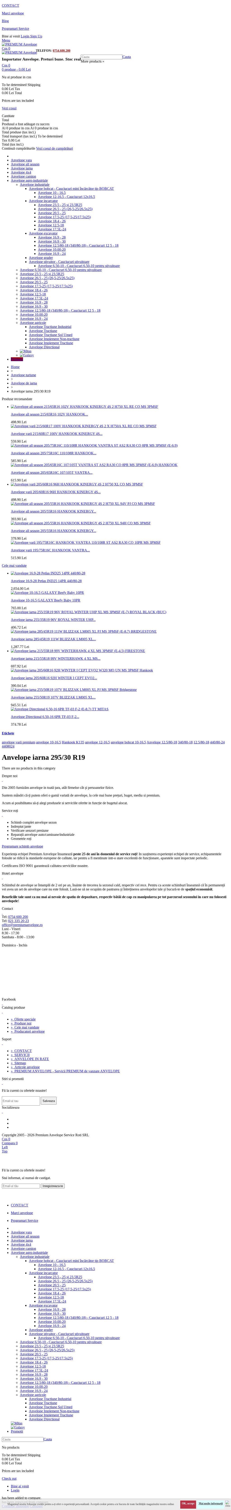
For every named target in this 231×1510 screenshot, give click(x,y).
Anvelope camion (23, 176)
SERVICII (20, 1055)
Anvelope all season (25, 164)
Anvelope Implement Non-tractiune (54, 339)
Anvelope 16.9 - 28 (52, 237)
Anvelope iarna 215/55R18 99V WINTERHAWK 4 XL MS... (55, 658)
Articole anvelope (25, 1067)
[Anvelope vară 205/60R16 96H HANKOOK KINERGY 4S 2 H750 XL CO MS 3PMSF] (77, 484)
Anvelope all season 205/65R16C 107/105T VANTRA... (51, 472)
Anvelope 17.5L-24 (52, 229)
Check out (9, 1478)
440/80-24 (217, 742)
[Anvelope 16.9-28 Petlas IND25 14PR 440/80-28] (48, 573)
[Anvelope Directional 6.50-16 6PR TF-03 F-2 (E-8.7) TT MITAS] (60, 709)
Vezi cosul (9, 108)
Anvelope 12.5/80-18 (162, 742)
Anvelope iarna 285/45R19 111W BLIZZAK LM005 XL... (53, 639)
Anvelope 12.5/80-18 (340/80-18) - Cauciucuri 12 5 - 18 (78, 245)
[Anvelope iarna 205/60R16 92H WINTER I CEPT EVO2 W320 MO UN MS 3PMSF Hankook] (82, 670)
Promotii (17, 359)
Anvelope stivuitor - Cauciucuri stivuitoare (59, 262)
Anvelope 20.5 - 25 (52, 213)
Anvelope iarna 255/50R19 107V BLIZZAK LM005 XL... (53, 697)
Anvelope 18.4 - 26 (52, 221)
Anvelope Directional (44, 347)
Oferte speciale (23, 1019)
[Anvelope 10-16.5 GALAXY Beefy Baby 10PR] (47, 593)
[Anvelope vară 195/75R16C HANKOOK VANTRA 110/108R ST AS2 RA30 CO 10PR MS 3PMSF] (86, 542)
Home (15, 367)
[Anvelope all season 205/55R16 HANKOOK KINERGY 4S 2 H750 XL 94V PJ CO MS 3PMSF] (83, 504)
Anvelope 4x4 (21, 172)
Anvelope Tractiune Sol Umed (50, 335)
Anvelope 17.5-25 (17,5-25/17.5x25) (64, 217)
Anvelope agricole (33, 323)
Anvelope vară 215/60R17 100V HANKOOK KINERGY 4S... (56, 434)
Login (25, 36)
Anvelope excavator (43, 233)
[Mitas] (25, 351)
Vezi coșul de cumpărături (54, 148)
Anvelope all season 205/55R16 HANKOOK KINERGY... (53, 511)
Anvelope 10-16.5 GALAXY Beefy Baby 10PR (45, 600)
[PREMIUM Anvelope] (19, 44)
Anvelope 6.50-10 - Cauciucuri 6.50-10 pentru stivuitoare (79, 266)
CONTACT (10, 5)
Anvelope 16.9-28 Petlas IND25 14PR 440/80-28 (46, 581)
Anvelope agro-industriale (29, 180)
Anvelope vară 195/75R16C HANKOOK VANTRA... (50, 550)
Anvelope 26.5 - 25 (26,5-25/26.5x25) (65, 209)
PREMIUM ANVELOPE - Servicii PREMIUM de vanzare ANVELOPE (65, 1071)
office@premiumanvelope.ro (22, 925)
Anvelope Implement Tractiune (51, 343)
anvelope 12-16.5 (97, 742)
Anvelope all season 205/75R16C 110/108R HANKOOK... (53, 453)
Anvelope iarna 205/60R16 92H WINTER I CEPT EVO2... (54, 678)
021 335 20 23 (18, 921)
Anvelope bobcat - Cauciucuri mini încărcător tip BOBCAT (71, 188)
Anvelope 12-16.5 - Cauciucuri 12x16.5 (66, 197)
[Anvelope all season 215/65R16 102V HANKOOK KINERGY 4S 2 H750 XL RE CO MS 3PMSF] (84, 407)
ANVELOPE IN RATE (30, 1059)
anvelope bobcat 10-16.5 (128, 742)
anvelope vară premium (18, 742)
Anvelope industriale (34, 184)
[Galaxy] (27, 355)
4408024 (8, 746)
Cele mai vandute (14, 565)
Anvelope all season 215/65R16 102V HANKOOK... (49, 414)
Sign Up (36, 36)
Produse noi (21, 1023)
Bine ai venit (20, 1486)
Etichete (8, 733)
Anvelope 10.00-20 (52, 249)
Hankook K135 (73, 742)
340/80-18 (185, 742)
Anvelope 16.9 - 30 (52, 241)
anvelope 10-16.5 (48, 742)
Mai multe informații (211, 1503)
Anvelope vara (21, 160)
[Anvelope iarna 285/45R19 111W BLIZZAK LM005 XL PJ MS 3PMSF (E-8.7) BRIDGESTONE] (84, 631)
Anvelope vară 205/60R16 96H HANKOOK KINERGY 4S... (56, 492)
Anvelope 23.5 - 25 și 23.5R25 (60, 205)
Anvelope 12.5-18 (51, 225)
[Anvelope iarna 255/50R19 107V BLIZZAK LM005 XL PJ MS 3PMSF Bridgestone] (74, 690)
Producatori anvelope (28, 1031)
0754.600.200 (61, 50)
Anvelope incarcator (43, 201)
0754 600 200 (18, 917)
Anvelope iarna (22, 168)
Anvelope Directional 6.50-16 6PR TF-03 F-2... (45, 717)
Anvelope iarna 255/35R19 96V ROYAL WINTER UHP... (53, 620)
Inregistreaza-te (53, 1186)
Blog (5, 21)
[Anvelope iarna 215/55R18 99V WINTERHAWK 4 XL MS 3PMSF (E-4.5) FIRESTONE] (78, 651)
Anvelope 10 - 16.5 (52, 193)
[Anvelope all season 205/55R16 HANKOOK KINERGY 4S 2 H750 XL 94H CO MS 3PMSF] (81, 523)
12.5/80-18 (201, 742)
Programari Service (15, 28)
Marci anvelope (13, 13)
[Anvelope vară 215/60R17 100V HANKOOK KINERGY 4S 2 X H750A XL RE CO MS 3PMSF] (84, 426)
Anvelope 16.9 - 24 (52, 254)
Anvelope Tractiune (43, 331)
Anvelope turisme (23, 375)
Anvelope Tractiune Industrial (50, 327)
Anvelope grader (41, 258)
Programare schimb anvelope (22, 846)
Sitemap (18, 1063)
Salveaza (49, 1101)
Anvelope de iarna (24, 383)
